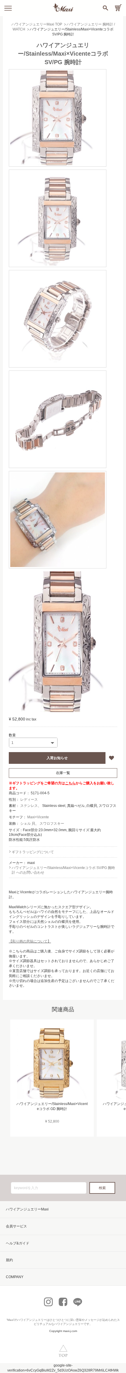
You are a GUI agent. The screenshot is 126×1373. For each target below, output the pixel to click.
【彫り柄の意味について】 (30, 941)
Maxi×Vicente (38, 817)
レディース (29, 799)
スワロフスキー (52, 824)
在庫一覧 (63, 773)
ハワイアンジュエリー (32, 1319)
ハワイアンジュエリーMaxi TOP (36, 24)
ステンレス (29, 806)
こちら (70, 783)
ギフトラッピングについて (33, 852)
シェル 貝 (27, 824)
